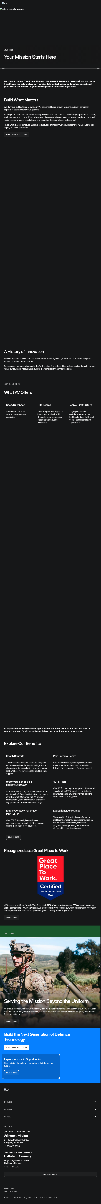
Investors (9, 1189)
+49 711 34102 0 (11, 1166)
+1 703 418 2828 (12, 1146)
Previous (7, 711)
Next (93, 711)
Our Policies (10, 1191)
